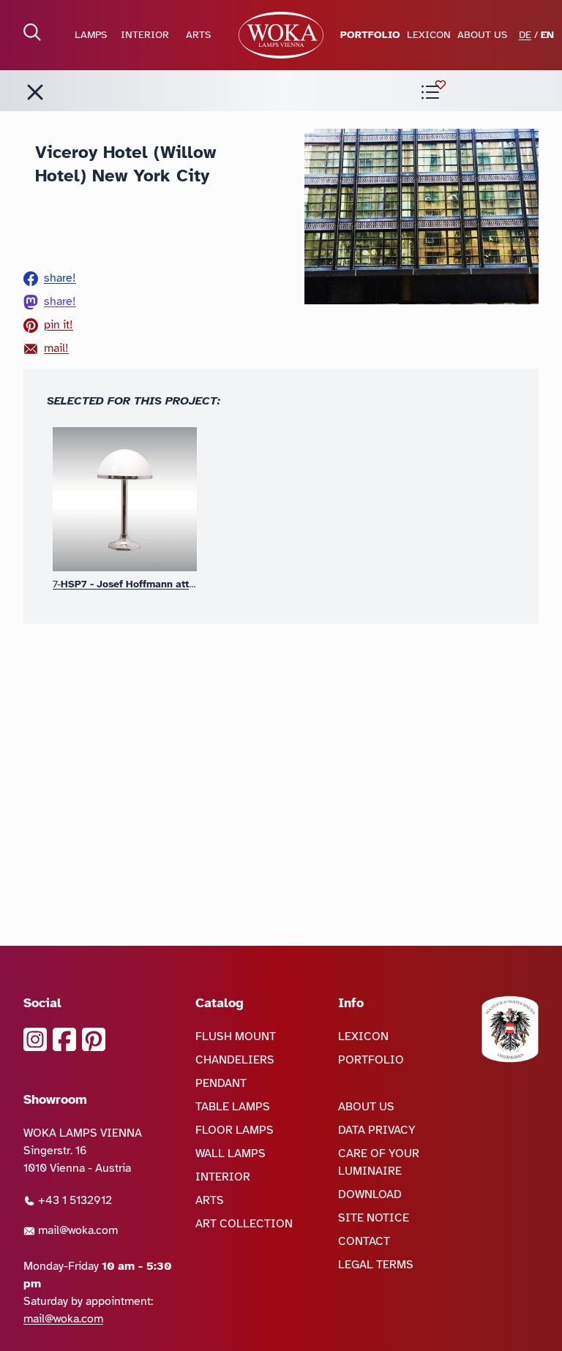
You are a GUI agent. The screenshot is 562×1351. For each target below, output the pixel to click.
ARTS (198, 35)
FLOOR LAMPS (234, 1130)
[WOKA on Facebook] (64, 1039)
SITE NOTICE (373, 1218)
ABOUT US (482, 35)
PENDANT (221, 1083)
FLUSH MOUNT (235, 1036)
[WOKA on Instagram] (35, 1039)
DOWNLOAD (370, 1194)
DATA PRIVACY (377, 1130)
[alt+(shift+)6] (35, 92)
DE (525, 35)
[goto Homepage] (281, 35)
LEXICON (429, 35)
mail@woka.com (76, 1230)
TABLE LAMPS (232, 1106)
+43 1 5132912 (73, 1200)
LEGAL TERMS (375, 1264)
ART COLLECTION (244, 1223)
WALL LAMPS (230, 1153)
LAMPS (91, 35)
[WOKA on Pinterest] (93, 1039)
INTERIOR (145, 35)
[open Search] (32, 32)
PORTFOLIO (370, 35)
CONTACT (364, 1241)
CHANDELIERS (234, 1060)
